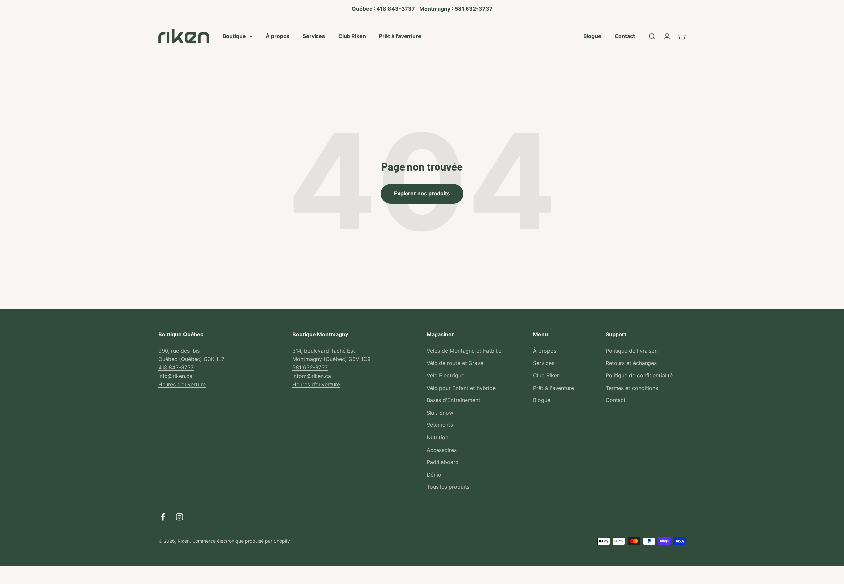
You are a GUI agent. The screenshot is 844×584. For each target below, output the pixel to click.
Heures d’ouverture (182, 384)
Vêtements (440, 425)
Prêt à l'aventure (400, 35)
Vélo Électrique (445, 375)
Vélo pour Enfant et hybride (461, 388)
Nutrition (437, 437)
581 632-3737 (310, 367)
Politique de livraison (632, 350)
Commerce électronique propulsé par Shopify (241, 541)
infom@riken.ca (311, 376)
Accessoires (442, 450)
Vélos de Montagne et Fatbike (464, 350)
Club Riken (352, 35)
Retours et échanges (631, 363)
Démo (434, 474)
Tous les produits (448, 486)
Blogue (592, 35)
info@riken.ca (175, 376)
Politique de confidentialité (639, 375)
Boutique (234, 35)
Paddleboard (443, 462)
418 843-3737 (176, 367)
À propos (277, 35)
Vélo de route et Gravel (456, 363)
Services (314, 35)
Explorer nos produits (422, 193)
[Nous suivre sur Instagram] (179, 516)
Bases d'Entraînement (453, 400)
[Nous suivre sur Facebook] (162, 516)
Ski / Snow (440, 412)
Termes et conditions (632, 388)
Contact (625, 35)
